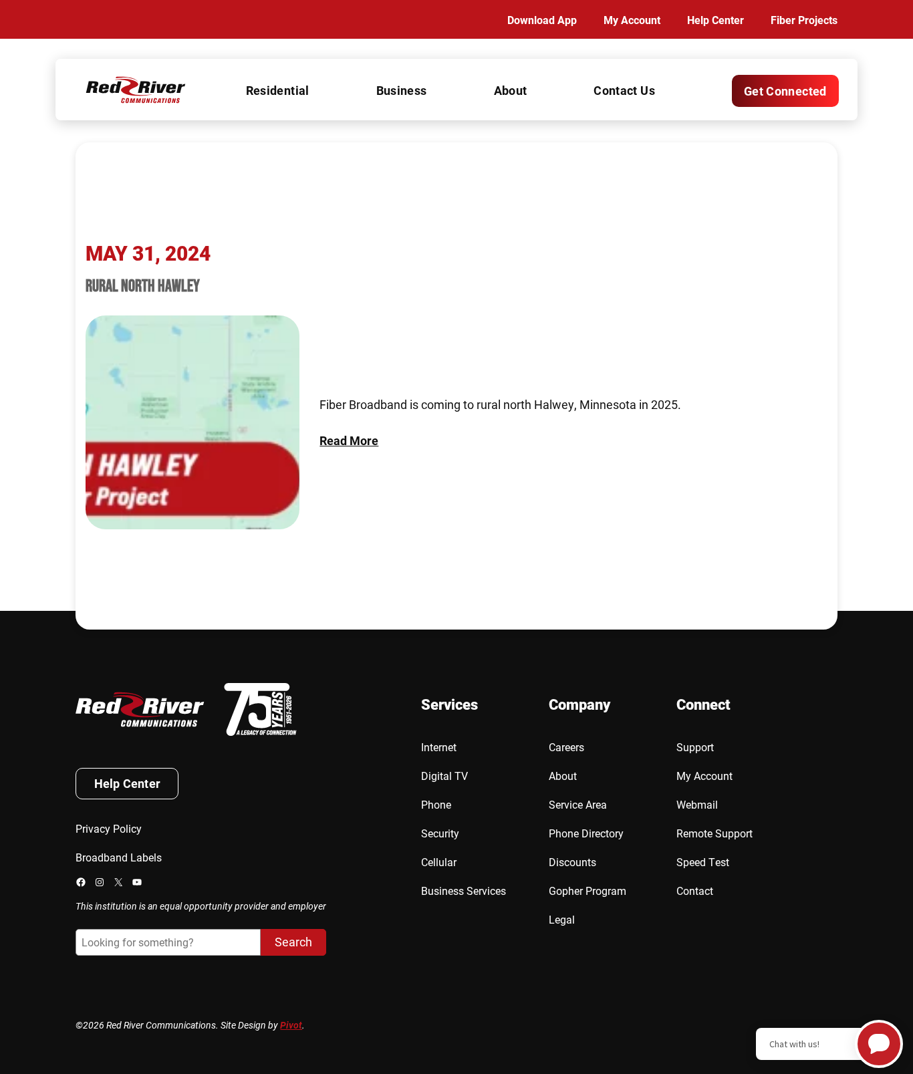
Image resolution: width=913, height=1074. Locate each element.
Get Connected (785, 91)
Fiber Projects (804, 20)
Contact (694, 891)
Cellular (438, 862)
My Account (632, 20)
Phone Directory (586, 833)
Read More (348, 440)
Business (401, 90)
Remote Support (714, 833)
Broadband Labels (119, 857)
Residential (277, 90)
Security (440, 833)
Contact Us (624, 90)
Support (695, 747)
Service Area (578, 804)
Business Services (463, 891)
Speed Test (702, 862)
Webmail (697, 804)
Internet (438, 747)
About (510, 90)
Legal (562, 919)
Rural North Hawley (143, 285)
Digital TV (444, 776)
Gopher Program (587, 891)
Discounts (572, 862)
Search (293, 942)
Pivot (291, 1025)
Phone (436, 804)
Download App (542, 20)
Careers (566, 747)
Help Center (715, 20)
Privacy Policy (109, 828)
